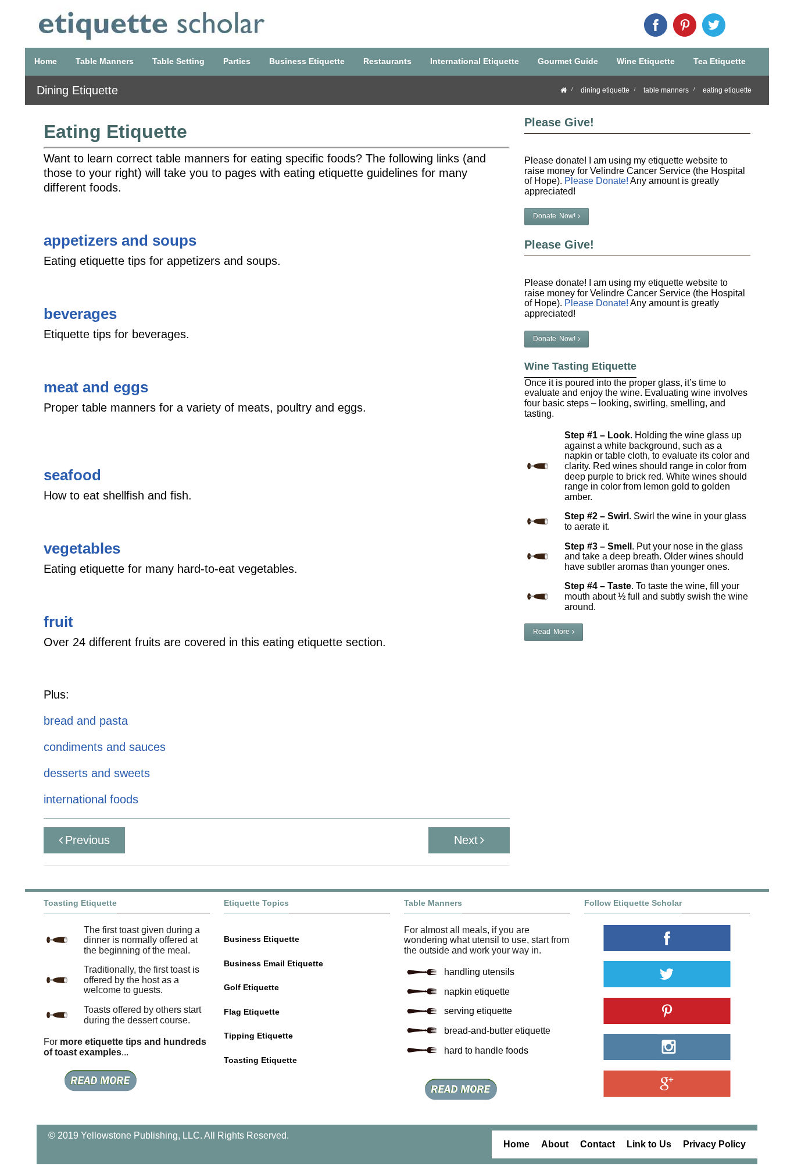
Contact (597, 1144)
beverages (80, 313)
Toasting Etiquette (260, 1060)
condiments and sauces (105, 746)
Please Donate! (596, 181)
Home (45, 61)
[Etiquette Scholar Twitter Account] (713, 25)
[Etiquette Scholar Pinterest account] (684, 25)
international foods (91, 799)
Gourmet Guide (568, 61)
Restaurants (387, 61)
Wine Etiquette (646, 61)
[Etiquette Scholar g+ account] (667, 1084)
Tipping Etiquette (258, 1035)
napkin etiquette (477, 992)
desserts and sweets (97, 773)
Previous (87, 840)
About (554, 1144)
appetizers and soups (120, 240)
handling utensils (479, 972)
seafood (72, 475)
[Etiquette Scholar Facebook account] (655, 25)
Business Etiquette (307, 61)
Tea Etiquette (719, 61)
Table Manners (105, 61)
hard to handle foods (486, 1050)
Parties (237, 61)
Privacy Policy (714, 1144)
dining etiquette (605, 90)
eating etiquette (727, 90)
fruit (58, 621)
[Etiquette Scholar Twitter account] (667, 974)
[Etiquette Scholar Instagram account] (667, 1047)
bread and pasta (86, 720)
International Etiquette (474, 61)
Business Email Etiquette (273, 963)
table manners (666, 90)
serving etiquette (478, 1011)
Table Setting (178, 61)
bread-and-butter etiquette (497, 1031)
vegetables (82, 548)
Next (466, 840)
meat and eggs (96, 387)
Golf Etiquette (251, 987)
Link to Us (649, 1144)
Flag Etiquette (252, 1011)
